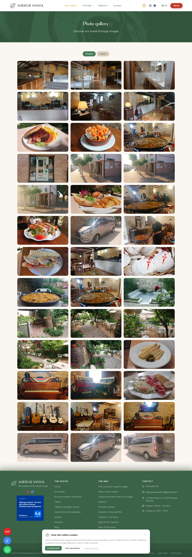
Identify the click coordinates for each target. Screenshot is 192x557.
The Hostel (70, 5)
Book (176, 5)
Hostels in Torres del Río (110, 512)
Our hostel (59, 491)
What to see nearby (108, 491)
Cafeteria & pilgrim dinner (66, 507)
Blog (56, 527)
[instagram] (150, 6)
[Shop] (144, 5)
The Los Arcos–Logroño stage (113, 486)
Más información (91, 548)
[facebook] (155, 6)
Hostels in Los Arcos (108, 517)
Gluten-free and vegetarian (67, 512)
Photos (89, 54)
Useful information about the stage (115, 497)
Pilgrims (102, 5)
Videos (103, 54)
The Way (86, 5)
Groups (57, 517)
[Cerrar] (145, 534)
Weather (102, 502)
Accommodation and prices (68, 497)
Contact (117, 5)
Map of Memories (107, 527)
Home (57, 486)
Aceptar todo (53, 548)
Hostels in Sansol (106, 507)
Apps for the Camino (108, 522)
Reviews (58, 522)
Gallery (57, 502)
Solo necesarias (72, 548)
